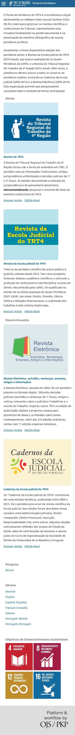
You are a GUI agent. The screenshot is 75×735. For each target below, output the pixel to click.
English (10, 597)
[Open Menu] (3, 3)
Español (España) (16, 602)
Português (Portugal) (18, 624)
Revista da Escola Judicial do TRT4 (25, 263)
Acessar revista (13, 200)
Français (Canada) (16, 607)
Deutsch (10, 591)
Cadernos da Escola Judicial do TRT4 (26, 489)
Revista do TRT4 (13, 157)
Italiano (10, 613)
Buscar (9, 570)
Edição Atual (32, 200)
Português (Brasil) (16, 618)
